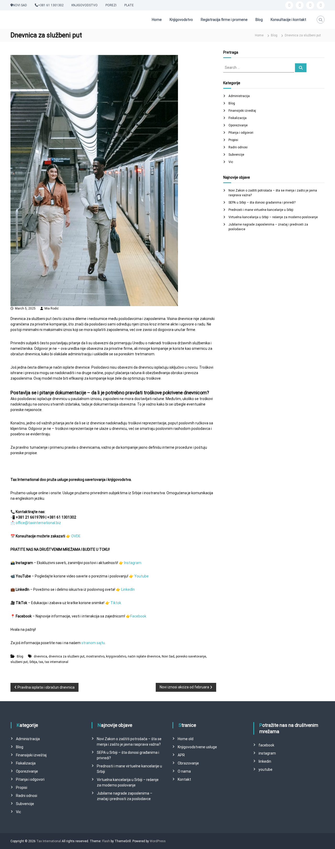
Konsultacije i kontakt (288, 20)
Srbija (33, 662)
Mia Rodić (51, 308)
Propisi (233, 140)
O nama (184, 771)
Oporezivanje (238, 125)
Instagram (132, 563)
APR (181, 755)
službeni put (19, 662)
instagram (267, 753)
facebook (266, 745)
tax (41, 662)
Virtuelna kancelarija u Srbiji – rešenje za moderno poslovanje (273, 217)
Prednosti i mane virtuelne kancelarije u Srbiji (260, 210)
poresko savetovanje (191, 656)
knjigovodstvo (116, 656)
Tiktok (115, 603)
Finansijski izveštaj (242, 111)
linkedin (265, 761)
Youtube (141, 576)
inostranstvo (95, 656)
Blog (259, 20)
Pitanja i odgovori (240, 132)
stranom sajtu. (93, 643)
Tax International (48, 841)
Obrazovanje (188, 763)
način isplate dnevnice (144, 656)
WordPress (158, 841)
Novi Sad (168, 656)
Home (157, 20)
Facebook (138, 616)
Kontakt (184, 779)
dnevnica (40, 656)
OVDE (76, 536)
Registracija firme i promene (224, 20)
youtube (265, 769)
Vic (230, 162)
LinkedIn (128, 589)
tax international (56, 662)
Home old (185, 739)
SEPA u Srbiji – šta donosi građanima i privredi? (261, 202)
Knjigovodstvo (181, 20)
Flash (106, 841)
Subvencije (236, 154)
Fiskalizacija (237, 118)
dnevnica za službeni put (67, 656)
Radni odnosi (238, 147)
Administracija (239, 96)
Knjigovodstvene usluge (197, 747)
